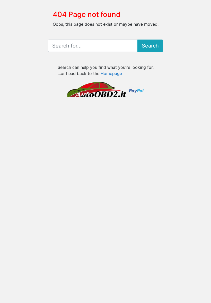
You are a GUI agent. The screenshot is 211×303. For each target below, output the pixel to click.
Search (150, 46)
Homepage (111, 73)
